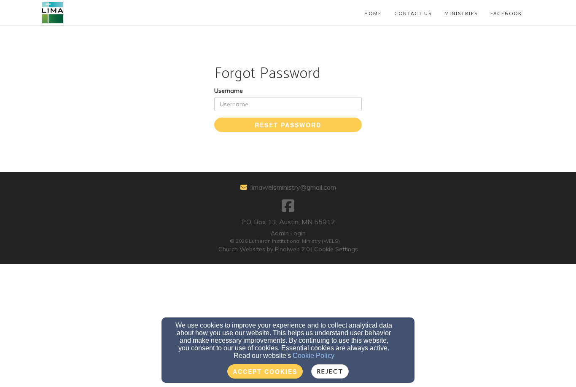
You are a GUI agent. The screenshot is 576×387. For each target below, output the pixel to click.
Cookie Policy (313, 355)
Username (228, 90)
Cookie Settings (336, 249)
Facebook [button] (506, 13)
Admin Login (288, 233)
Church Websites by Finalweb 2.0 (264, 249)
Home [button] (373, 13)
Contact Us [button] (413, 13)
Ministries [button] (461, 13)
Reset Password (288, 125)
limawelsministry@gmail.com (293, 187)
